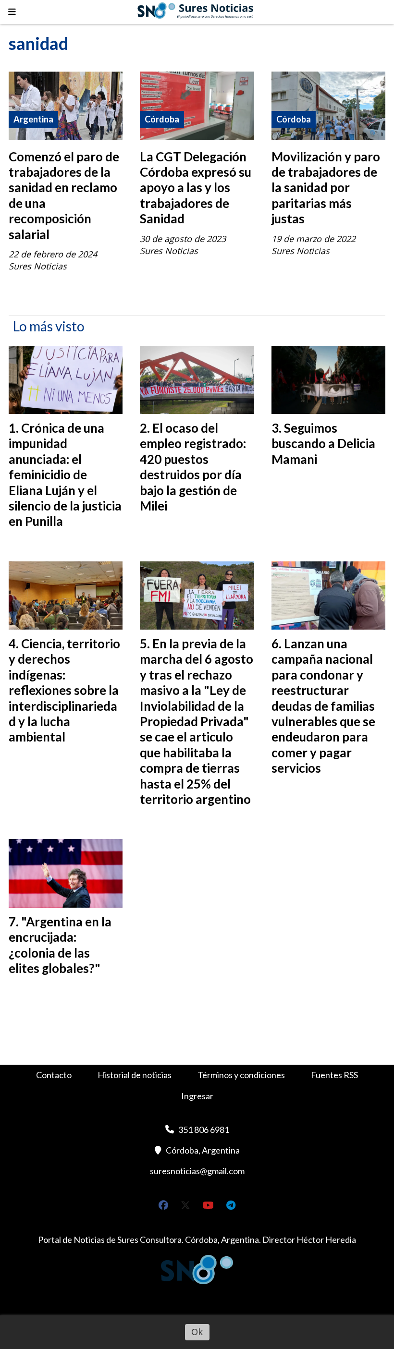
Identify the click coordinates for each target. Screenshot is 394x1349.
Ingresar (197, 1096)
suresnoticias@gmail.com (197, 1171)
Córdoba (162, 119)
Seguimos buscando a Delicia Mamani (323, 443)
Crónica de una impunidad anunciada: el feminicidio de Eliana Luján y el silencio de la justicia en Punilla (65, 474)
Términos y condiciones (241, 1074)
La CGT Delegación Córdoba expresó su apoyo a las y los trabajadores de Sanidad (195, 188)
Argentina (33, 119)
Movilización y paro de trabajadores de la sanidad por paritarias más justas (325, 188)
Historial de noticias (135, 1074)
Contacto (54, 1074)
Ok (197, 1331)
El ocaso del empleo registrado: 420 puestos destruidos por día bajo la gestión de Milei (193, 466)
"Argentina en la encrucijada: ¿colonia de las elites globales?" (60, 945)
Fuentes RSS (334, 1074)
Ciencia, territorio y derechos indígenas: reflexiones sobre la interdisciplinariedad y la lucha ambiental (64, 690)
